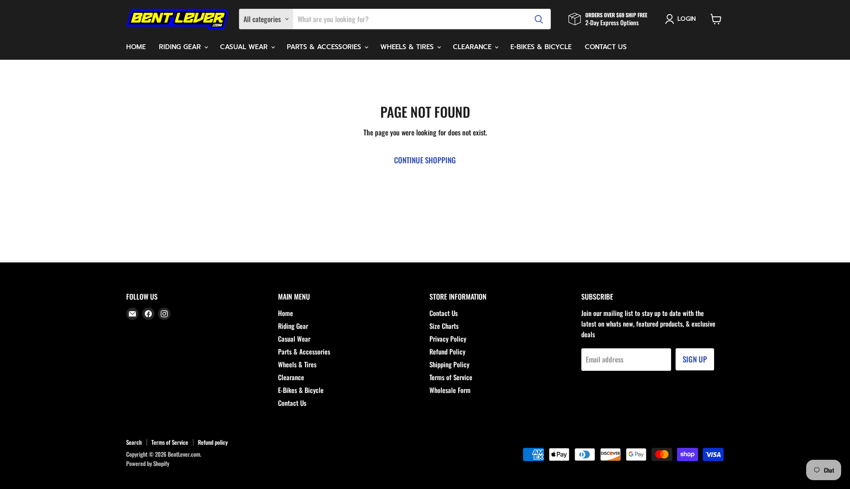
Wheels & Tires (408, 47)
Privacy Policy (447, 338)
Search (134, 442)
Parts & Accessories (325, 47)
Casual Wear (245, 47)
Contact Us (606, 47)
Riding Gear (181, 47)
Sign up (695, 359)
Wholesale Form (450, 390)
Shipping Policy (449, 364)
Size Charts (444, 326)
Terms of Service (450, 377)
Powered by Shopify (147, 463)
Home (136, 47)
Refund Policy (447, 351)
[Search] (539, 19)
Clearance (473, 47)
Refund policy (213, 442)
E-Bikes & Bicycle (541, 47)
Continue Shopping (425, 160)
